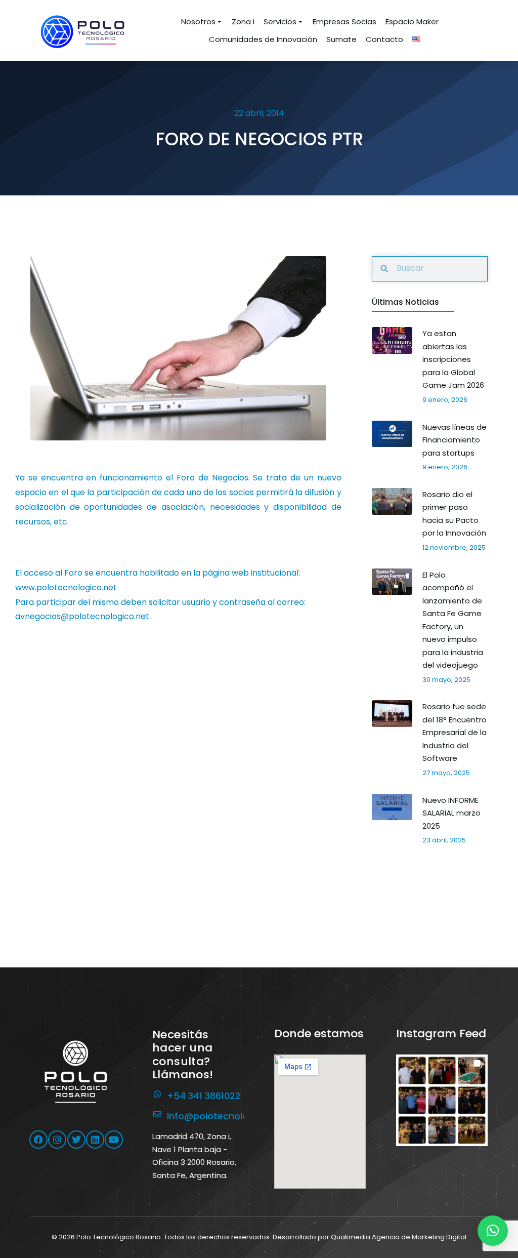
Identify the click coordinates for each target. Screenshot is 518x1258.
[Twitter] (76, 1139)
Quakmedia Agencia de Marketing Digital (398, 1237)
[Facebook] (38, 1139)
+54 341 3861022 (204, 1095)
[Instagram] (57, 1139)
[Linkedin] (95, 1139)
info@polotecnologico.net (226, 1116)
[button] (442, 1100)
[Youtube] (114, 1139)
